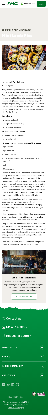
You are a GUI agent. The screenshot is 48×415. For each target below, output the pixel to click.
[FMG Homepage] (12, 3)
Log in (41, 4)
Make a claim (15, 327)
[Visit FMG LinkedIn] (12, 384)
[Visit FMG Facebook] (3, 384)
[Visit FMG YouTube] (8, 384)
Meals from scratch (19, 30)
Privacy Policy (20, 405)
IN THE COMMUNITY (13, 366)
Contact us (13, 318)
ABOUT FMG (8, 375)
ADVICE (6, 356)
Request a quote (17, 336)
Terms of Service (14, 408)
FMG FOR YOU (9, 347)
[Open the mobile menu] (3, 3)
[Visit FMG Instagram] (17, 384)
